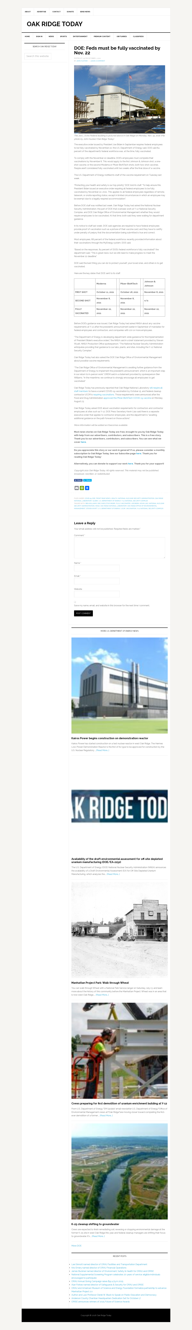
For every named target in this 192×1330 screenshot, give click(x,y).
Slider (95, 501)
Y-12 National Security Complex (135, 501)
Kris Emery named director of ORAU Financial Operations (98, 1268)
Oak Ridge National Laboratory (113, 506)
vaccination (131, 508)
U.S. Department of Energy (110, 501)
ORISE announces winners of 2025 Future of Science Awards (100, 1301)
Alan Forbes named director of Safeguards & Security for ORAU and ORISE (107, 1284)
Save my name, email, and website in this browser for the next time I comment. (112, 605)
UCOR (123, 508)
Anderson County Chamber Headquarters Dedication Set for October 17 (106, 1298)
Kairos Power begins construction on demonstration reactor (109, 738)
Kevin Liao (144, 503)
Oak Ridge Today (55, 24)
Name (77, 563)
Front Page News (103, 498)
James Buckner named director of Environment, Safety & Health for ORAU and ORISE (112, 1271)
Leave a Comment (98, 61)
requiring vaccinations (103, 394)
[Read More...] (102, 750)
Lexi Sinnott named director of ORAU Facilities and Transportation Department (109, 1264)
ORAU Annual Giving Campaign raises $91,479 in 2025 (97, 1281)
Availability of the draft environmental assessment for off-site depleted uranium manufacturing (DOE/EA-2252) (117, 860)
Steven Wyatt (91, 508)
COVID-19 (88, 498)
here (130, 463)
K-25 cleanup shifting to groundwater (95, 1224)
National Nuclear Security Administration (136, 498)
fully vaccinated (123, 503)
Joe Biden (135, 503)
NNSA (97, 506)
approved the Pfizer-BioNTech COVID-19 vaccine (127, 398)
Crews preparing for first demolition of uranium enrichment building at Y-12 (119, 1103)
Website (78, 589)
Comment (79, 535)
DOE (93, 498)
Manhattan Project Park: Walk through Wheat (100, 982)
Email (77, 576)
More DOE (76, 1245)
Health (114, 498)
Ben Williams (91, 503)
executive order (108, 503)
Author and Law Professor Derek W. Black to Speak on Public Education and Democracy (113, 1295)
